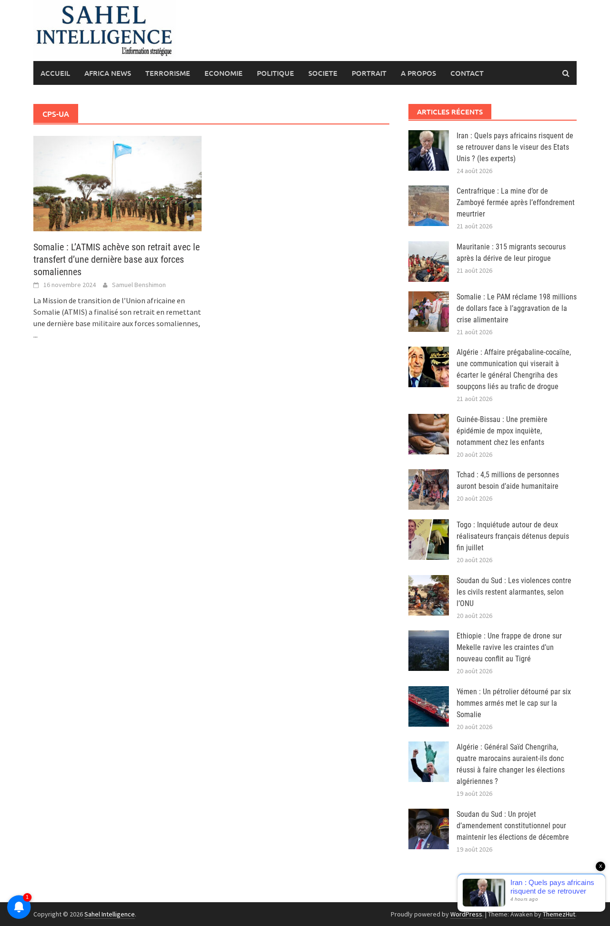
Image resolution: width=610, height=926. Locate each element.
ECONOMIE (223, 73)
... (35, 335)
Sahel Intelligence (109, 914)
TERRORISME (167, 73)
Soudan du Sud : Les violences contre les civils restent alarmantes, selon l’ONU (514, 592)
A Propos (418, 73)
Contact (467, 73)
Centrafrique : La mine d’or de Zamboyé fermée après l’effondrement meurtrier (516, 202)
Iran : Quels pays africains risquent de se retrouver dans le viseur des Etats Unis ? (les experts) (515, 147)
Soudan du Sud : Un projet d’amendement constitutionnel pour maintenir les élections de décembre (513, 826)
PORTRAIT (369, 73)
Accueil (55, 73)
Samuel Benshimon (139, 284)
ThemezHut (559, 914)
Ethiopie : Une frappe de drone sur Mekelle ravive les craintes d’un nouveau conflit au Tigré (509, 647)
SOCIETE (322, 73)
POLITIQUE (275, 73)
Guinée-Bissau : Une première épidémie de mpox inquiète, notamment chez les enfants (502, 431)
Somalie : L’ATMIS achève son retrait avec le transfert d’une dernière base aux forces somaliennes (116, 259)
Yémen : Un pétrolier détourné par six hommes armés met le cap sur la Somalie (514, 703)
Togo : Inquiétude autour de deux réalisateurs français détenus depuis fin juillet (513, 536)
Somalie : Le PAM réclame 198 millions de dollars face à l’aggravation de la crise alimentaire (517, 308)
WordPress (466, 914)
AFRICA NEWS (107, 73)
